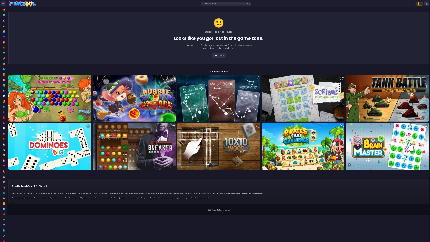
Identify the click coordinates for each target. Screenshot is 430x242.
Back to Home (218, 55)
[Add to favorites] (88, 78)
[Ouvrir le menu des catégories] (3, 3)
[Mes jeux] (426, 3)
